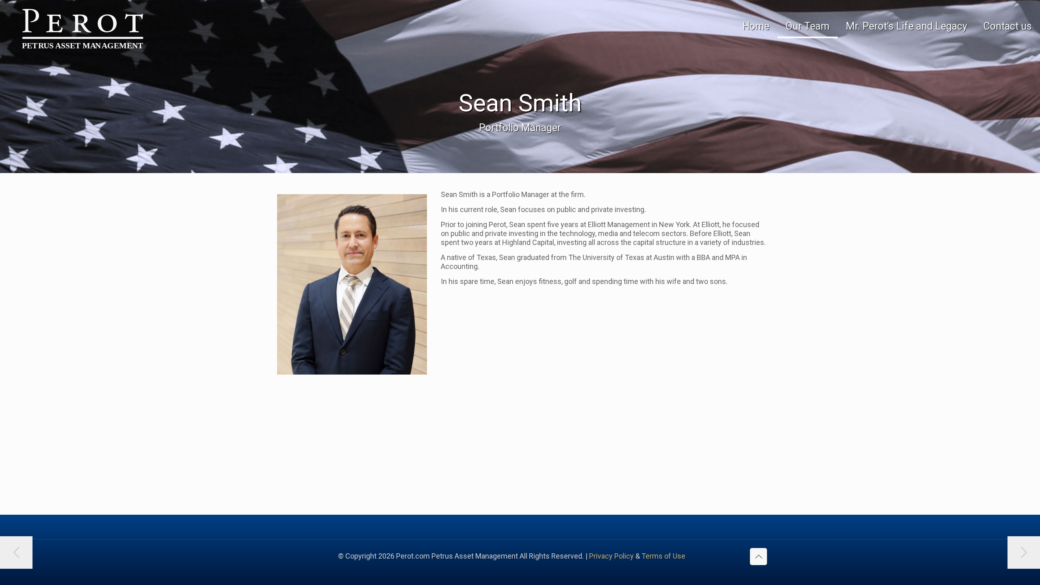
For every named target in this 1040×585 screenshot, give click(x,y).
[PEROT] (76, 29)
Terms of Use (663, 556)
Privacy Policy (611, 556)
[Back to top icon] (758, 556)
